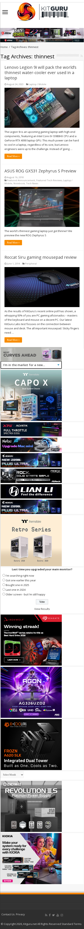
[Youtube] (57, 915)
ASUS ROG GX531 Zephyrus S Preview (40, 171)
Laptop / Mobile (37, 84)
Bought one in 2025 (17, 585)
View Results (42, 609)
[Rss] (46, 915)
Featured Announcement (21, 180)
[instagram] (61, 915)
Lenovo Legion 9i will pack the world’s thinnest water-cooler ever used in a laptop (40, 72)
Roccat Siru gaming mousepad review (40, 257)
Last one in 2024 (15, 590)
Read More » (13, 156)
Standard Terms (72, 924)
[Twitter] (53, 915)
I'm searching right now (20, 575)
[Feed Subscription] (82, 56)
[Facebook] (50, 915)
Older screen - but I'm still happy (25, 594)
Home (4, 47)
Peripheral (31, 263)
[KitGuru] (42, 10)
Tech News (32, 183)
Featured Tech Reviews (49, 180)
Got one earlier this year (21, 580)
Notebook (19, 183)
